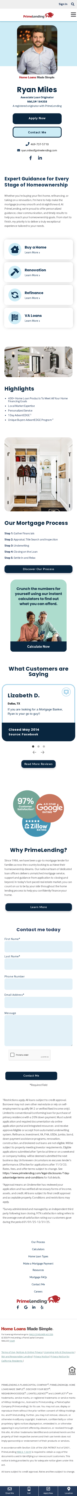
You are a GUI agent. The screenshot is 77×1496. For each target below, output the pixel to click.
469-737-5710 (40, 144)
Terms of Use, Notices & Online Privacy (22, 1352)
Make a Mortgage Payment (38, 1264)
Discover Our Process (38, 569)
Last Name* (12, 956)
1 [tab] (33, 746)
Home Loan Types (38, 1256)
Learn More (38, 907)
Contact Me (37, 132)
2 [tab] (38, 746)
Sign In (63, 4)
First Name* (12, 939)
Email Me (10, 1493)
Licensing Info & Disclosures (59, 1352)
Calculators (38, 1249)
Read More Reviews (38, 764)
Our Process (38, 1242)
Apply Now (37, 118)
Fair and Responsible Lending (17, 1356)
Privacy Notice (42, 1356)
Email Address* (14, 994)
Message (10, 1013)
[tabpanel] (38, 712)
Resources (38, 1270)
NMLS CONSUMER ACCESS (41, 1334)
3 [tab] (44, 746)
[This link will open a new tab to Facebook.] (30, 158)
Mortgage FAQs (38, 1277)
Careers (38, 1292)
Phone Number (14, 976)
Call (29, 1493)
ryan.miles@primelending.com (39, 150)
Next (42, 752)
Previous (34, 752)
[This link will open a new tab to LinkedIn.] (40, 158)
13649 (12, 1340)
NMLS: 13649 (24, 1451)
